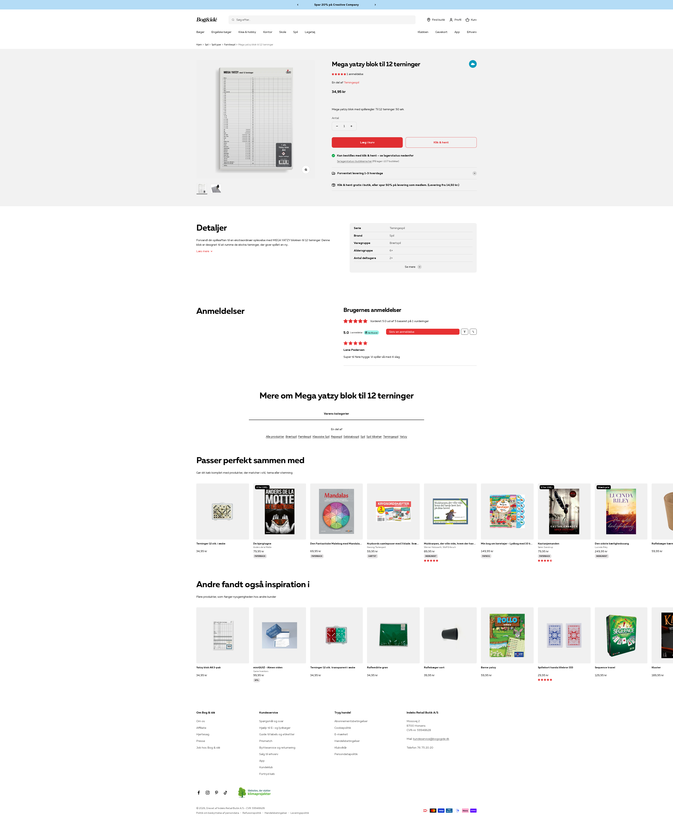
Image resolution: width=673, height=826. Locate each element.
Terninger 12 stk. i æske (210, 543)
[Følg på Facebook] (198, 792)
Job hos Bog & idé (208, 747)
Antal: (335, 118)
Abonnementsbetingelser (351, 721)
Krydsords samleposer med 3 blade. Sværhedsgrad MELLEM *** (393, 543)
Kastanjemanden (548, 543)
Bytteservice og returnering (277, 747)
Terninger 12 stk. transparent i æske (332, 667)
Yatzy (403, 436)
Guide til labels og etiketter (276, 734)
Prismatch (265, 741)
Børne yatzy (488, 667)
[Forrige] (297, 4)
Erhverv (472, 32)
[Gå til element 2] (216, 188)
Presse (200, 741)
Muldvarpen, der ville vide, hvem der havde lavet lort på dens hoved (450, 543)
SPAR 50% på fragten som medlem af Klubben (336, 4)
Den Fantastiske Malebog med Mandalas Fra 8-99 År (336, 543)
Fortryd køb (267, 774)
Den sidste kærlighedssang (612, 543)
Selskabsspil (351, 436)
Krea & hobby (247, 32)
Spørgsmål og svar (271, 721)
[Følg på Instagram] (207, 792)
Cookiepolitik (342, 727)
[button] (339, 74)
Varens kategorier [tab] (336, 413)
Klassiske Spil (320, 436)
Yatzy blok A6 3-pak (208, 667)
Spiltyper (216, 44)
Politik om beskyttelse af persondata (217, 812)
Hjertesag (202, 734)
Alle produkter (275, 436)
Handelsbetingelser (347, 741)
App (457, 32)
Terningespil (351, 82)
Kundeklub (266, 767)
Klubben (423, 32)
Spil (295, 32)
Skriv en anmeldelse (401, 331)
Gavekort (441, 32)
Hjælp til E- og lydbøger (274, 727)
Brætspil (291, 436)
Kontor (267, 32)
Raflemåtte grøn (377, 667)
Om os (200, 721)
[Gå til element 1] (202, 188)
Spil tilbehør (374, 436)
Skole (282, 32)
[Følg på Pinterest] (216, 792)
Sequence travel (605, 667)
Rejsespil (336, 436)
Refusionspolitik (252, 812)
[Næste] (375, 4)
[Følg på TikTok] (225, 792)
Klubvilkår (340, 747)
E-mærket (341, 734)
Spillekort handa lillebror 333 (555, 667)
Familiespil (229, 44)
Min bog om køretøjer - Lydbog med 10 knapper (507, 543)
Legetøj (310, 32)
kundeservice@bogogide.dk (431, 738)
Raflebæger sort (434, 667)
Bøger (200, 32)
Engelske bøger (221, 32)
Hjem (199, 44)
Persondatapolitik (346, 754)
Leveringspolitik (300, 812)
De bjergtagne (262, 543)
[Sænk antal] (337, 126)
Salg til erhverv (268, 754)
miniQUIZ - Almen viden (268, 667)
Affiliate (201, 727)
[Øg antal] (351, 126)
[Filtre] (464, 332)
